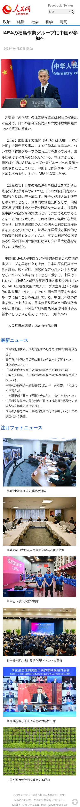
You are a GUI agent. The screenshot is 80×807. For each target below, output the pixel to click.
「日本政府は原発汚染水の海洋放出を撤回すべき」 (39, 370)
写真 (63, 21)
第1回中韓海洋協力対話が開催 (26, 491)
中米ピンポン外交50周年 (23, 601)
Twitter (68, 5)
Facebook (55, 5)
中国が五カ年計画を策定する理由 (28, 780)
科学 (49, 21)
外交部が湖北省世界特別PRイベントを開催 (34, 660)
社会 (35, 21)
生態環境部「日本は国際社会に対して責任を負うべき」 (41, 395)
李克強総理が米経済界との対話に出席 (31, 721)
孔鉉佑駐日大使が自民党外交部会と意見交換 (35, 550)
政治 (6, 21)
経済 (21, 21)
